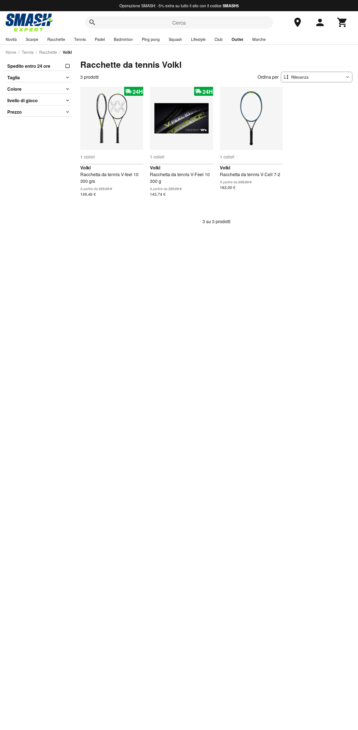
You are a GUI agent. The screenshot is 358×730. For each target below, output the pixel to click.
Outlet (237, 39)
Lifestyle (198, 39)
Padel (100, 39)
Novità (11, 39)
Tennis (80, 39)
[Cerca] (92, 22)
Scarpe (32, 39)
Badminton (123, 39)
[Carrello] (342, 22)
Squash (175, 39)
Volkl (85, 167)
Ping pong (151, 39)
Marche (259, 39)
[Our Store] (297, 22)
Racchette (56, 39)
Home (11, 52)
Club (219, 39)
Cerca (179, 22)
